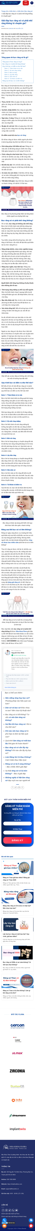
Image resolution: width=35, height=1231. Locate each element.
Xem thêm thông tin (10, 687)
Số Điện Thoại (17, 829)
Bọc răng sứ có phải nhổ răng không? (13, 64)
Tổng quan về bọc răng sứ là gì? (12, 61)
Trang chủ (4, 11)
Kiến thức (13, 11)
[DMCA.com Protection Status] (8, 1223)
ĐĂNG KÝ (17, 840)
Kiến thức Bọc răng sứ (25, 11)
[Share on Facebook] (12, 787)
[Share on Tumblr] (22, 787)
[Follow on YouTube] (16, 1210)
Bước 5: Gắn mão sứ (11, 76)
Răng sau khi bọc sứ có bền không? (13, 81)
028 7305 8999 (11, 1179)
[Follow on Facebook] (3, 1210)
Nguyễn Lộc (19, 28)
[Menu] (31, 2)
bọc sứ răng (21, 135)
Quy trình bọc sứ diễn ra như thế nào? (14, 66)
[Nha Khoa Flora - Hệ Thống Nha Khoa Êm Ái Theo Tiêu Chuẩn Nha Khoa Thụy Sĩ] (10, 3)
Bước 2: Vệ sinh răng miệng (13, 70)
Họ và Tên (17, 820)
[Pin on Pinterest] (19, 787)
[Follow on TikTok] (9, 1210)
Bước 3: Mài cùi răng (11, 72)
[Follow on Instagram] (6, 1210)
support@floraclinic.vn (12, 1189)
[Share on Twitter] (15, 787)
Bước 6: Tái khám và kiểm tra (13, 78)
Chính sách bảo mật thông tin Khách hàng (13, 1216)
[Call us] (13, 1210)
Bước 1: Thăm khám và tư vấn (14, 68)
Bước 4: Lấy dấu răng (11, 74)
